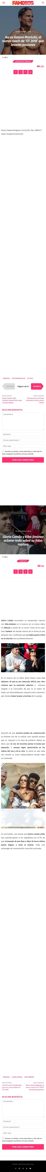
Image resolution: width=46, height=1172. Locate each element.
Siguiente (37, 386)
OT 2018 (30, 378)
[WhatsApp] (30, 72)
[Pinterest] (25, 72)
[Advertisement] (23, 105)
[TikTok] (23, 1168)
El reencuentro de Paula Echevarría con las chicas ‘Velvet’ (35, 400)
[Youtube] (30, 1168)
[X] (20, 72)
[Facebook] (15, 72)
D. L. (6, 57)
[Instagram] (19, 1168)
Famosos (6, 378)
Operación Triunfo (23, 61)
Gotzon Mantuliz (18, 378)
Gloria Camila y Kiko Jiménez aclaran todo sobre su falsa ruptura (12, 400)
